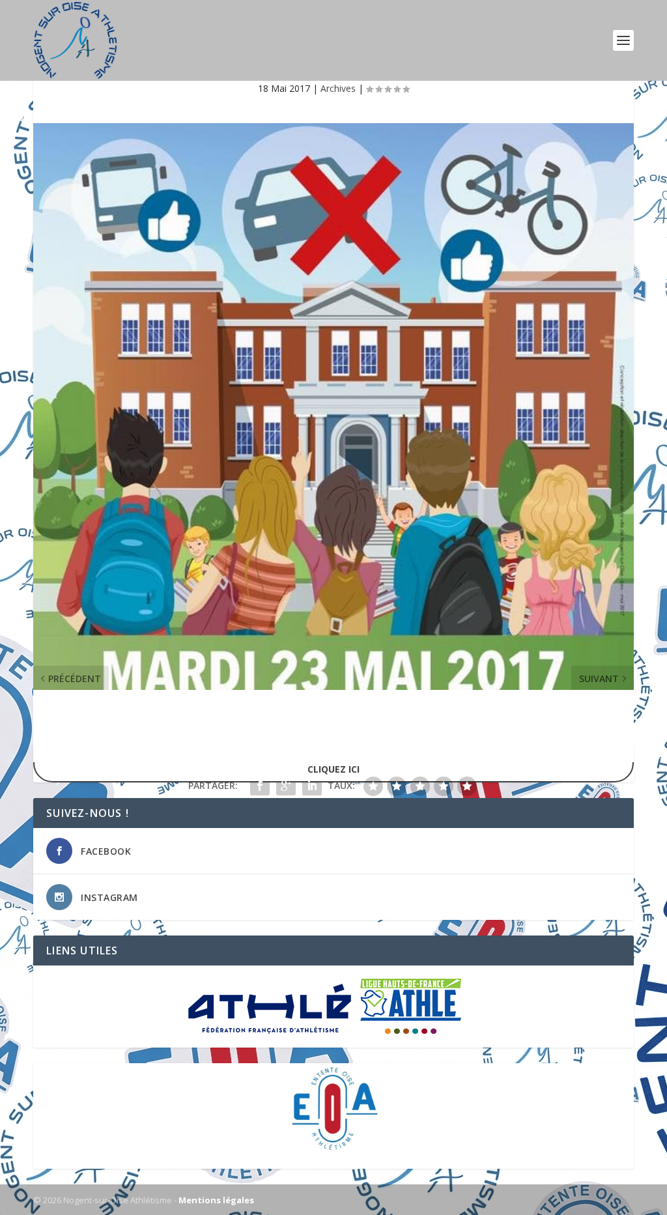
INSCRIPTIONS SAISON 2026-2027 (333, 762)
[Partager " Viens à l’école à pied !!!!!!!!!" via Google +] (286, 786)
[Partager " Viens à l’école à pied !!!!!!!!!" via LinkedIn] (312, 786)
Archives (338, 88)
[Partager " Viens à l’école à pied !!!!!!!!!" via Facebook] (260, 786)
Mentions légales (216, 1200)
